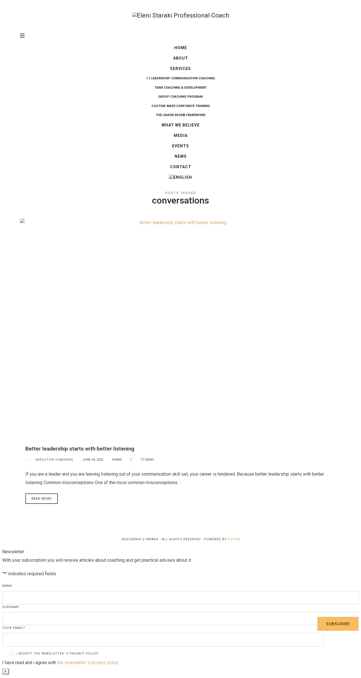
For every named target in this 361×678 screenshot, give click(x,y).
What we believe (181, 125)
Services (180, 68)
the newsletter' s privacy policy (87, 662)
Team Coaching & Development (181, 87)
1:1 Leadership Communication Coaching (180, 78)
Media (181, 135)
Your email (13, 628)
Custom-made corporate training (180, 106)
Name (7, 586)
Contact (180, 167)
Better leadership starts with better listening (79, 448)
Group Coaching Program (180, 97)
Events (180, 146)
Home (180, 47)
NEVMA (234, 539)
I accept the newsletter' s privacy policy (57, 653)
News (181, 156)
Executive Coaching (54, 460)
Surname (10, 607)
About (180, 58)
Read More (42, 498)
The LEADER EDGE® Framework (180, 115)
